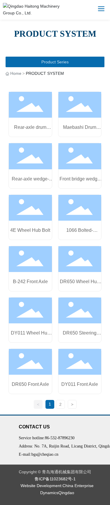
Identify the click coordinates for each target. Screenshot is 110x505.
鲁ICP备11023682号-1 (55, 479)
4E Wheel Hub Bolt (30, 230)
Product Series (55, 62)
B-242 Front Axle (30, 281)
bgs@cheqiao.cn (44, 454)
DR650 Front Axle (30, 384)
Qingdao (66, 492)
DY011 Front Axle (79, 384)
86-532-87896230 (60, 438)
